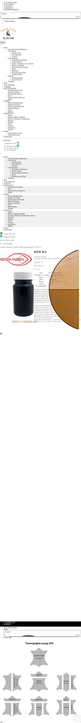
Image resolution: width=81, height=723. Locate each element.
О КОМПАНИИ (9, 622)
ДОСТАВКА (8, 6)
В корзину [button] (41, 386)
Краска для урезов (14, 104)
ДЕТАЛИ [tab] (37, 269)
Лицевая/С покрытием (19, 60)
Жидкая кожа (12, 206)
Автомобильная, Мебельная (17, 49)
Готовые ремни (17, 74)
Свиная (14, 56)
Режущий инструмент (15, 90)
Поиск (6, 629)
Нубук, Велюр (16, 62)
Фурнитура (8, 210)
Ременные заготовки (19, 72)
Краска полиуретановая (16, 106)
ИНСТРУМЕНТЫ (10, 88)
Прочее (10, 129)
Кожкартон (11, 127)
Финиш (10, 111)
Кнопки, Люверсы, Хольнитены (19, 119)
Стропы (10, 126)
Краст (14, 69)
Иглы (10, 95)
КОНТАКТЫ (8, 8)
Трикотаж (7, 86)
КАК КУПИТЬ (9, 4)
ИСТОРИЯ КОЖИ (10, 2)
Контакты (7, 140)
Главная (2, 247)
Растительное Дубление (20, 67)
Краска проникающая (15, 103)
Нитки (6, 131)
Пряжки (10, 122)
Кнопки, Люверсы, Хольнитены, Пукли (21, 215)
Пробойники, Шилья (15, 94)
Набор (10, 99)
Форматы (11, 81)
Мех (5, 180)
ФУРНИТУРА (8, 113)
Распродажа (8, 136)
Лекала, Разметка (13, 92)
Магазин (9, 247)
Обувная (11, 76)
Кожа (6, 47)
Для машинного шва (15, 133)
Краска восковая (13, 108)
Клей (9, 110)
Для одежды (12, 51)
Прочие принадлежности (16, 97)
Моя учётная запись (10, 627)
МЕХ (6, 83)
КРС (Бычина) (17, 54)
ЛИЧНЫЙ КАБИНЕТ (11, 9)
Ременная (15, 70)
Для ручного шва (13, 135)
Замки (10, 115)
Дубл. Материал (9, 85)
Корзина (7, 637)
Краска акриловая (14, 203)
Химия (6, 194)
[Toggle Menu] (1, 44)
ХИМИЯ (7, 101)
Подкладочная (17, 79)
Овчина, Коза (16, 53)
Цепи (10, 124)
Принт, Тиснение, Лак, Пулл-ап (22, 63)
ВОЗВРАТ (7, 624)
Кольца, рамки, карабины (16, 117)
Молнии (11, 120)
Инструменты (8, 185)
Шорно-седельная (18, 65)
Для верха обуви (17, 78)
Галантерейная (13, 58)
